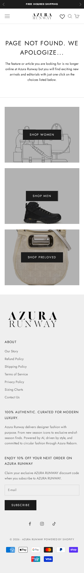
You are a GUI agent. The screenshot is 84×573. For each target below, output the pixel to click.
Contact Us (12, 397)
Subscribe (20, 505)
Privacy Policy (14, 382)
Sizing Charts (14, 389)
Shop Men (42, 196)
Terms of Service (16, 374)
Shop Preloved (42, 257)
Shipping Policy (16, 366)
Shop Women (42, 134)
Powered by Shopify (59, 539)
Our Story (11, 351)
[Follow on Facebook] (30, 523)
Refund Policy (14, 359)
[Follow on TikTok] (54, 523)
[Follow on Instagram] (42, 523)
